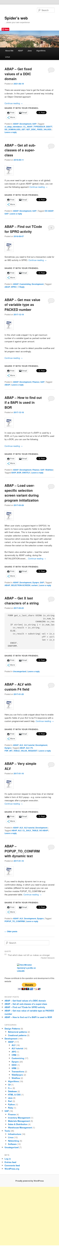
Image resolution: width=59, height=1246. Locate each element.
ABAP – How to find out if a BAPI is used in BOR (23, 402)
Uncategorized (19, 671)
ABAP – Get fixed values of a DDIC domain (18, 73)
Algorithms (40, 50)
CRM (14, 1054)
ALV (21, 745)
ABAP (20, 50)
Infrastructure (14, 1134)
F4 (32, 747)
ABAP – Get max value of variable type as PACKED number (22, 304)
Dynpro (35, 582)
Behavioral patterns (17, 1031)
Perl (10, 1101)
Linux (7, 56)
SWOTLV (26, 472)
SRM (14, 1068)
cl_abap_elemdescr (13, 126)
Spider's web (16, 18)
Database (12, 1091)
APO (14, 1051)
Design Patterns (12, 1028)
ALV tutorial (29, 745)
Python (11, 1104)
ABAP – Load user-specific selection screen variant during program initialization (22, 493)
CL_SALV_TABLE (30, 830)
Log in (8, 1158)
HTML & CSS (14, 1094)
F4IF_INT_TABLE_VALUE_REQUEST (21, 750)
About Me (9, 50)
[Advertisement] (29, 1216)
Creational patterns (17, 1035)
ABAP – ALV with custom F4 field (18, 687)
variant (34, 585)
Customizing (25, 284)
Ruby (10, 1107)
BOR (19, 472)
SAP (34, 123)
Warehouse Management (20, 1127)
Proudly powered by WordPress (29, 1180)
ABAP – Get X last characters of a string (22, 600)
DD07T (49, 126)
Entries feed (10, 1162)
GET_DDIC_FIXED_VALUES (38, 129)
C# (9, 1084)
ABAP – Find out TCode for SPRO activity (23, 229)
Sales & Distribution (18, 1124)
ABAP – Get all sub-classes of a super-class (20, 150)
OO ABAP (49, 210)
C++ (10, 1088)
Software (12, 1144)
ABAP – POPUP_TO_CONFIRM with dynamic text (22, 851)
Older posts (11, 931)
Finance (35, 381)
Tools (7, 1130)
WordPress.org (12, 1168)
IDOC (14, 1064)
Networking (13, 1140)
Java (30, 50)
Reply (21, 286)
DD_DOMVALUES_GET (15, 129)
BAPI (13, 472)
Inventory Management (19, 1117)
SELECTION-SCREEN (20, 585)
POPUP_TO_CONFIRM (15, 921)
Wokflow (49, 469)
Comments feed (12, 1165)
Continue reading (13, 103)
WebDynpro (17, 1074)
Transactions (18, 1071)
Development (25, 123)
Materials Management (19, 1120)
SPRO (13, 286)
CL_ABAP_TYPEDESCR (34, 126)
